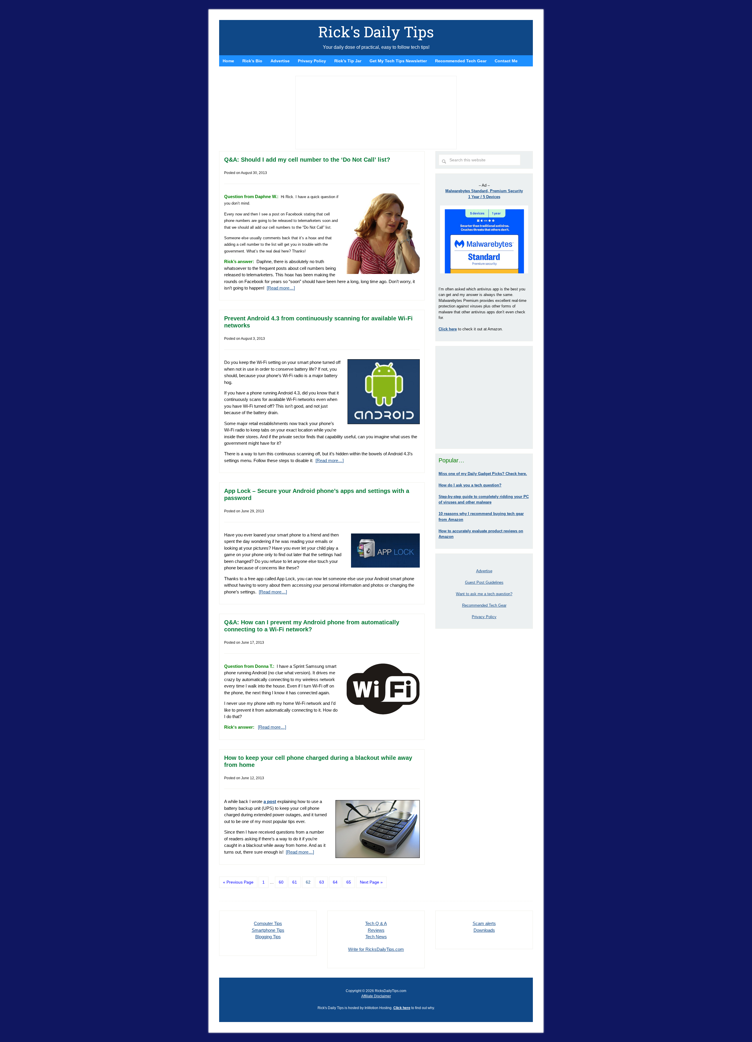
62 (308, 882)
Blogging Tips (268, 936)
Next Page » (371, 882)
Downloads (484, 930)
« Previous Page (238, 882)
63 (321, 882)
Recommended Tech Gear (484, 605)
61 (294, 882)
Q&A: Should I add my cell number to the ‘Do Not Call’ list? (307, 159)
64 (335, 882)
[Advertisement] (484, 397)
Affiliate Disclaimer (376, 996)
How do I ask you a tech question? (470, 485)
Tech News (376, 936)
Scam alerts (484, 923)
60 (281, 882)
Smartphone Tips (268, 930)
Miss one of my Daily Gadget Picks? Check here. (483, 473)
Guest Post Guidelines (484, 582)
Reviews (376, 930)
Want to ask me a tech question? (484, 594)
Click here (401, 1008)
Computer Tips (268, 923)
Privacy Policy (484, 617)
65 (348, 882)
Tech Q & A (376, 923)
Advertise (484, 571)
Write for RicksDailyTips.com (376, 949)
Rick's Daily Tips (376, 31)
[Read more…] (281, 287)
